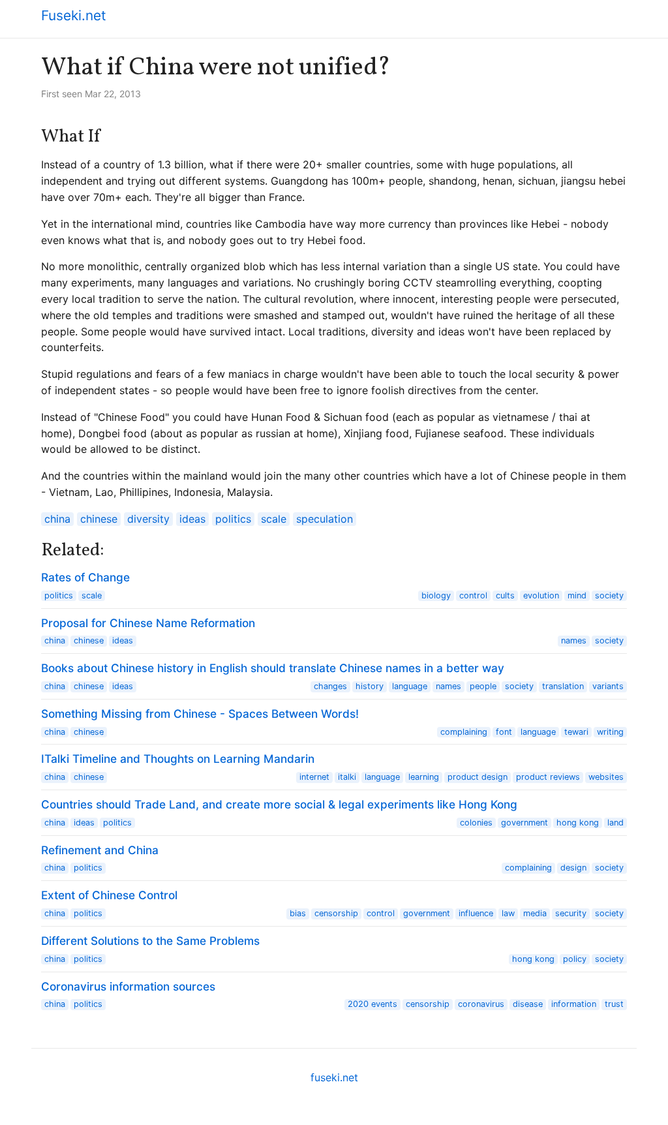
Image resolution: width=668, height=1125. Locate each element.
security (570, 913)
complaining (463, 732)
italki (347, 777)
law (508, 913)
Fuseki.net (73, 15)
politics (233, 518)
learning (423, 777)
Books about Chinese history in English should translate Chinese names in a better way (272, 668)
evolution (541, 595)
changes (330, 686)
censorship (336, 913)
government (524, 822)
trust (614, 1004)
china (57, 518)
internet (314, 777)
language (409, 686)
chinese (98, 518)
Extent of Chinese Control (109, 895)
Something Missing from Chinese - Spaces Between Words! (200, 713)
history (370, 686)
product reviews (548, 777)
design (573, 867)
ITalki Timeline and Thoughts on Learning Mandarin (177, 758)
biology (436, 595)
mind (577, 595)
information (573, 1004)
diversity (148, 518)
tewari (576, 732)
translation (563, 686)
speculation (324, 518)
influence (476, 913)
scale (273, 518)
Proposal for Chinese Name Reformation (148, 623)
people (483, 686)
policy (574, 959)
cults (505, 595)
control (473, 595)
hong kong (577, 822)
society (609, 595)
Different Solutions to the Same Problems (150, 941)
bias (298, 913)
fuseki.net (334, 1077)
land (615, 822)
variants (608, 686)
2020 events (372, 1004)
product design (478, 777)
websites (606, 777)
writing (610, 732)
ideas (192, 518)
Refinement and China (100, 850)
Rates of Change (85, 577)
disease (528, 1004)
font (504, 732)
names (573, 640)
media (535, 913)
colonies (476, 822)
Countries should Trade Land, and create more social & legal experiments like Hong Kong (279, 804)
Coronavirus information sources (128, 986)
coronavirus (481, 1004)
